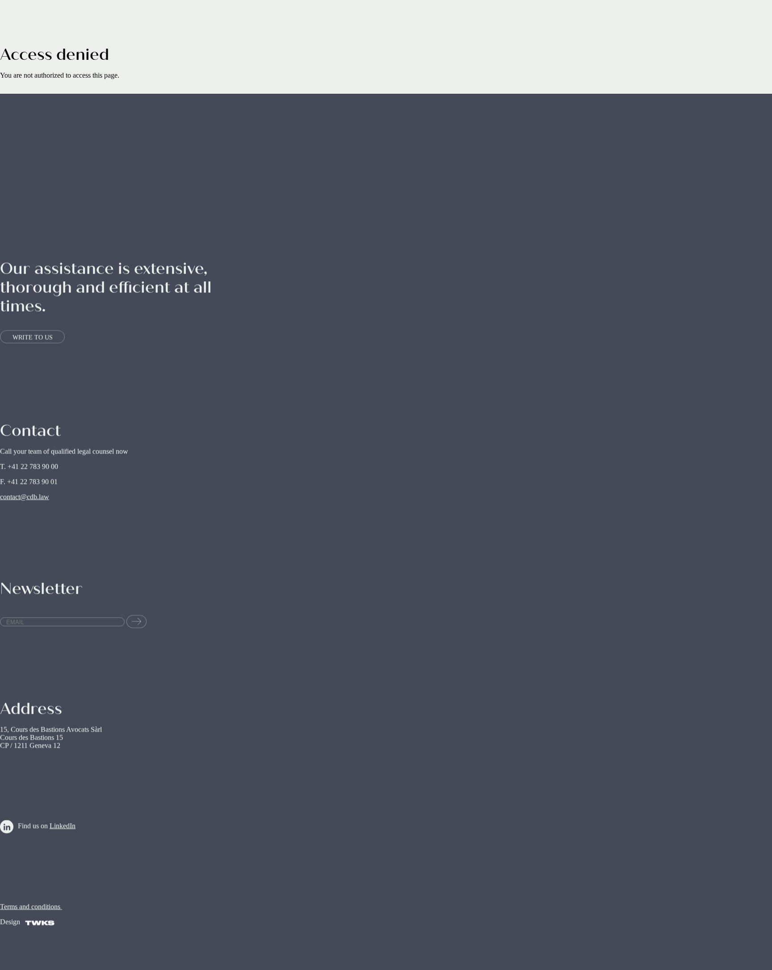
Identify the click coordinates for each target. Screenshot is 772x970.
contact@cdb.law (24, 497)
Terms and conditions (31, 906)
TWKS (40, 928)
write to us (33, 337)
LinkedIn (63, 825)
